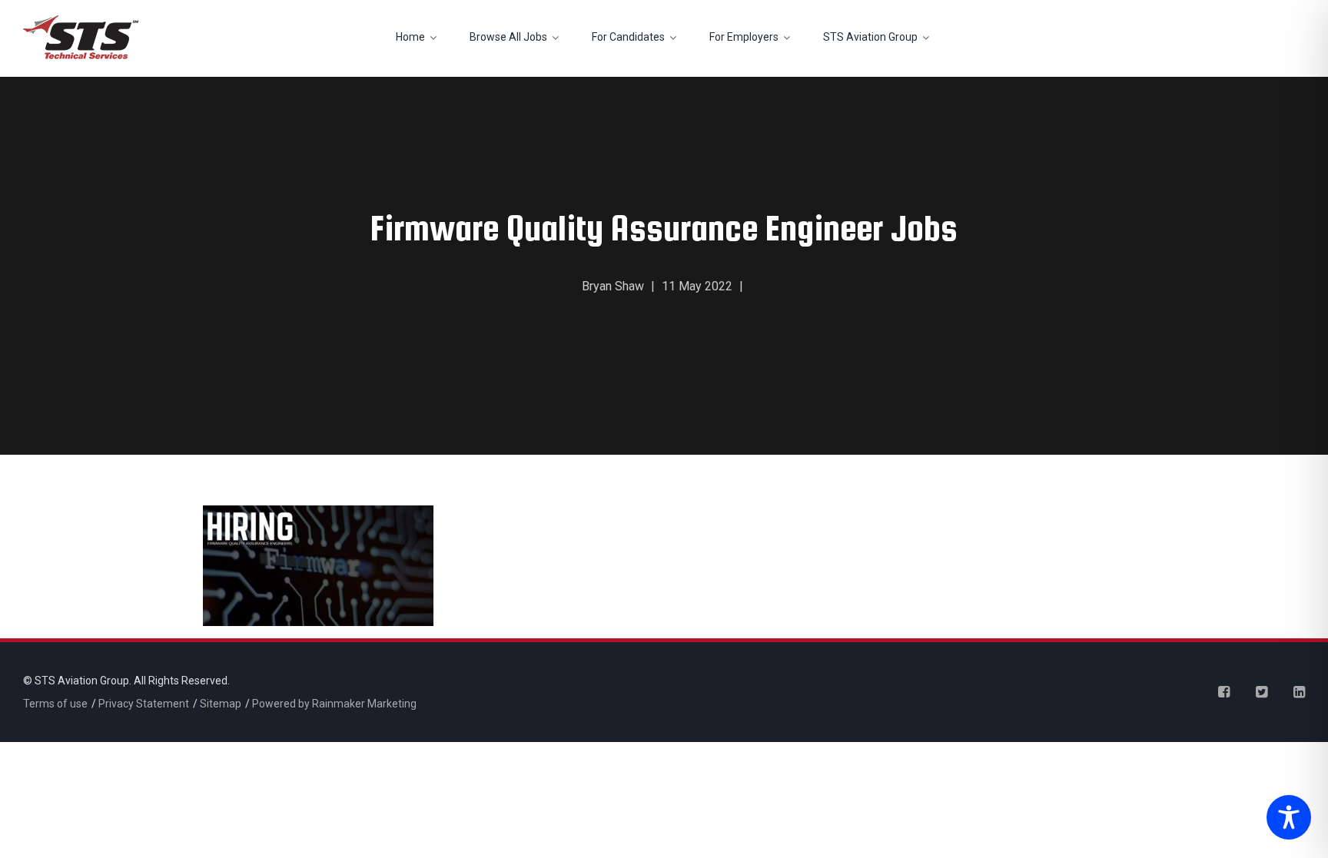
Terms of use (55, 703)
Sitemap (220, 703)
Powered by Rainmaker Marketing (334, 703)
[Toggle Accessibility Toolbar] (1285, 819)
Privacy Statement (143, 703)
